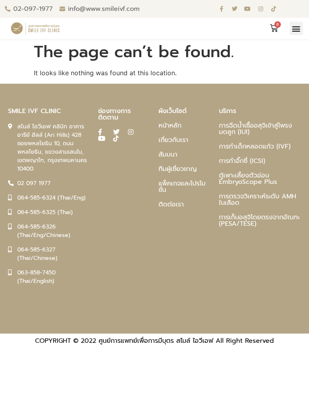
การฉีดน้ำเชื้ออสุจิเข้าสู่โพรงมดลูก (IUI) (255, 129)
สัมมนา (168, 154)
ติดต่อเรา (171, 204)
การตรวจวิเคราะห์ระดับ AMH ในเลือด (257, 200)
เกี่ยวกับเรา (173, 140)
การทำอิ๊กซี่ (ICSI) (242, 161)
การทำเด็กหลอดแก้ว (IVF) (254, 146)
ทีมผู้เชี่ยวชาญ (178, 169)
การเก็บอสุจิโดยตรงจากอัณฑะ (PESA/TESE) (259, 220)
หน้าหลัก (170, 125)
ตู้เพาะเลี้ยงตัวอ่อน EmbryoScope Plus (248, 179)
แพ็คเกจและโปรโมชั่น (182, 187)
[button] (296, 28)
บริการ (227, 111)
